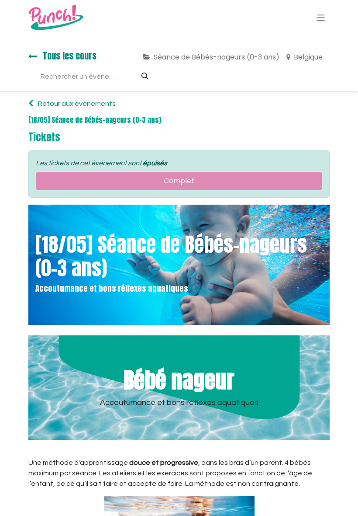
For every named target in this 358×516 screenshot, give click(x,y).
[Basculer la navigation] (321, 17)
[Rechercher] (145, 76)
